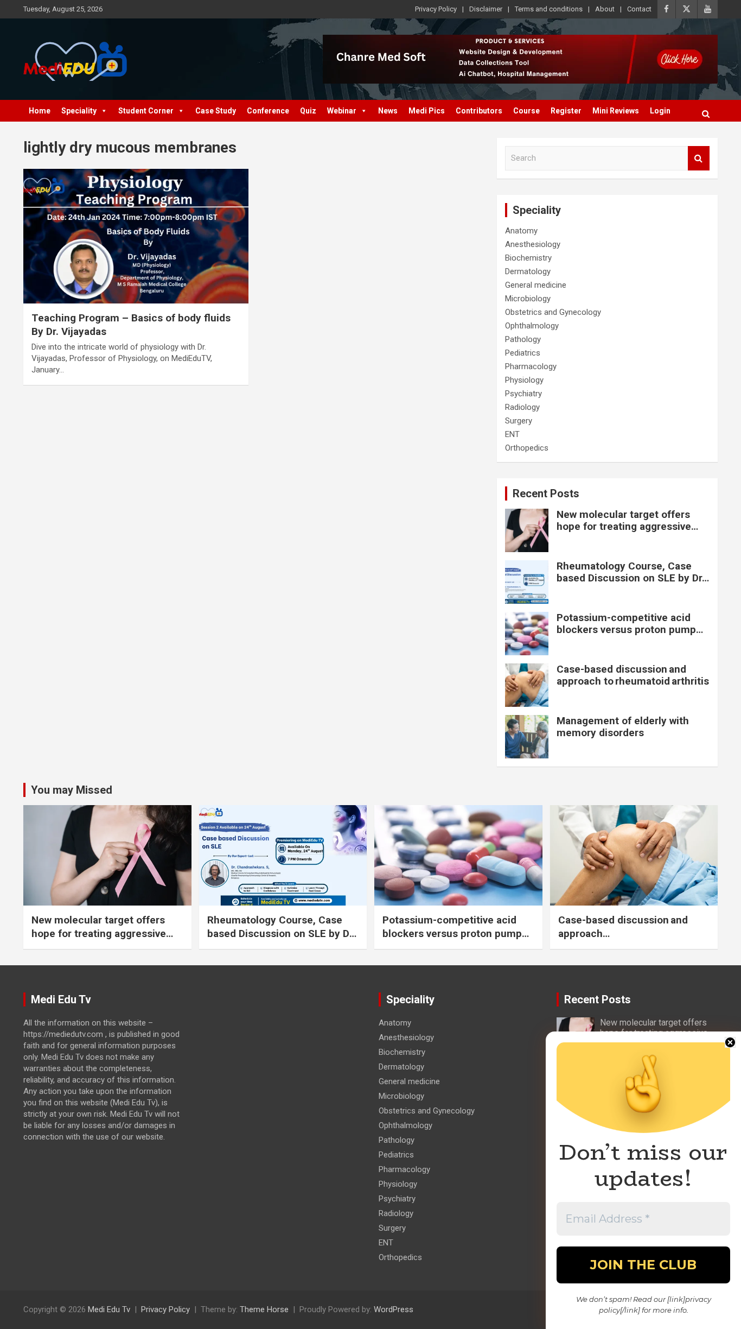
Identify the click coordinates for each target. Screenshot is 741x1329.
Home (39, 110)
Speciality (79, 110)
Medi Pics (426, 110)
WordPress (393, 1309)
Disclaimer (485, 9)
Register (566, 110)
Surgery (518, 421)
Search (699, 158)
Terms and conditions (549, 9)
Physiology (524, 380)
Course (526, 110)
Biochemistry (528, 258)
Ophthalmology (532, 326)
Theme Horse (264, 1309)
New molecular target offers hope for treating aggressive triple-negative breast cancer (626, 527)
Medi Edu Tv (109, 1309)
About (605, 9)
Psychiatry (523, 393)
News (388, 110)
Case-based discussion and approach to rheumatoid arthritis (633, 675)
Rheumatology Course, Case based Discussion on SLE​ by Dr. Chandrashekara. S (631, 578)
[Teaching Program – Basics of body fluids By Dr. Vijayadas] (136, 236)
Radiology (522, 407)
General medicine (535, 285)
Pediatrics (522, 353)
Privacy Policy (436, 9)
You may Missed (71, 789)
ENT (512, 434)
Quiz (308, 110)
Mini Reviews (615, 110)
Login (660, 110)
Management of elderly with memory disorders (623, 726)
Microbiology (528, 298)
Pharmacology (531, 366)
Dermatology (528, 271)
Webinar (341, 110)
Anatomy (521, 231)
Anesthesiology (532, 244)
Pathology (523, 339)
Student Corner (146, 110)
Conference (268, 110)
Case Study (215, 110)
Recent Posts (546, 493)
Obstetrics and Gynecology (553, 312)
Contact (639, 9)
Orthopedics (526, 448)
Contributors (479, 110)
